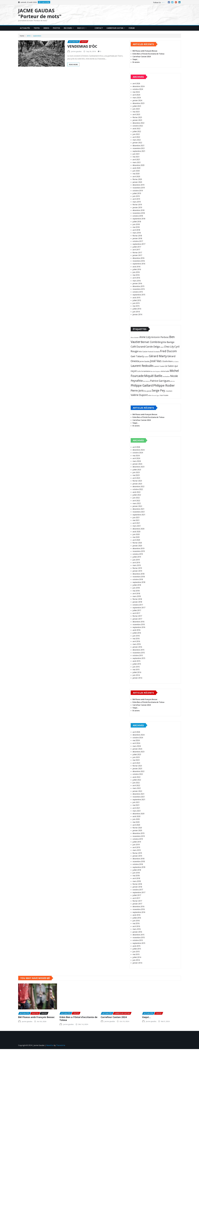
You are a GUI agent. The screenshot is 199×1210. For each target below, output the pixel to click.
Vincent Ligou (155, 395)
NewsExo (49, 1045)
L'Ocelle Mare (167, 361)
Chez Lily (169, 346)
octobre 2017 (138, 241)
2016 (28, 36)
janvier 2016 (137, 283)
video (150, 395)
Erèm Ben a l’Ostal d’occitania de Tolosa (148, 54)
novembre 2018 (139, 213)
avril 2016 (136, 278)
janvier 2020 (137, 182)
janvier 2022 (137, 142)
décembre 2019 (138, 185)
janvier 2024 (137, 100)
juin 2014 (136, 312)
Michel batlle (165, 371)
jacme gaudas (76, 51)
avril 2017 (136, 249)
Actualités (25, 28)
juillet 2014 (137, 309)
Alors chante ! (135, 337)
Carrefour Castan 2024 (142, 56)
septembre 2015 (139, 295)
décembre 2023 (138, 103)
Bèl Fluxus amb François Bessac (145, 51)
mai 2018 (136, 227)
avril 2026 (136, 83)
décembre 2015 (138, 286)
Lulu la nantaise (143, 371)
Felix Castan (142, 352)
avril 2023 (136, 114)
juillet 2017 (137, 247)
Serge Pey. (159, 390)
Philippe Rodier (164, 385)
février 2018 (137, 236)
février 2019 (137, 204)
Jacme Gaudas (144, 361)
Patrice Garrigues (160, 380)
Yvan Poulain (164, 395)
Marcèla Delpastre (155, 371)
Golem (146, 357)
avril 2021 (136, 159)
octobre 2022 (138, 126)
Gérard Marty (158, 356)
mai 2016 (136, 275)
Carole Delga (153, 346)
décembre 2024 (138, 86)
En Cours (68, 28)
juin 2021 (136, 154)
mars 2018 (137, 233)
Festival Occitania (154, 352)
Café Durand (138, 346)
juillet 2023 (137, 106)
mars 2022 (137, 140)
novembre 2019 (139, 188)
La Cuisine (175, 361)
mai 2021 (136, 157)
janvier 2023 (137, 120)
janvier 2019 (137, 207)
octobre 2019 (138, 190)
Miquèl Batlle (153, 376)
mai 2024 (136, 92)
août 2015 (136, 297)
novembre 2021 (139, 148)
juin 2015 (136, 303)
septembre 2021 (139, 151)
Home (22, 36)
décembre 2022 (138, 123)
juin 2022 (136, 134)
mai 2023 (136, 112)
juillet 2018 (137, 221)
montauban (166, 376)
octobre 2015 (138, 292)
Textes (37, 28)
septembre (37, 36)
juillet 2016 (137, 269)
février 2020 (137, 179)
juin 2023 (136, 109)
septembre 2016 (139, 264)
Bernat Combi (149, 342)
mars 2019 (137, 202)
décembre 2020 (138, 165)
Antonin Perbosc (160, 337)
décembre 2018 (138, 210)
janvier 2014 (137, 314)
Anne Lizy (145, 337)
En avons (136, 62)
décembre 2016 (138, 258)
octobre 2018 (138, 216)
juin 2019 (136, 196)
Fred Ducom (168, 351)
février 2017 (137, 252)
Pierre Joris (137, 390)
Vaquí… (135, 59)
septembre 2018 (139, 219)
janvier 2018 (137, 238)
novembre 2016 (139, 261)
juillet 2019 (137, 193)
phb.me (172, 381)
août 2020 (136, 168)
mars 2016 (137, 281)
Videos (46, 28)
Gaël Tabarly (137, 356)
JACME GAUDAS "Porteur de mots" (39, 13)
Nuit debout (146, 381)
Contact (99, 28)
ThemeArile (60, 1045)
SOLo (90, 27)
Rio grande (147, 391)
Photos (56, 28)
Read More (73, 64)
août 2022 (136, 128)
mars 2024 (137, 97)
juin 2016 (136, 272)
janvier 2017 (137, 255)
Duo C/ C (81, 28)
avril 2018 (136, 230)
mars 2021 (137, 162)
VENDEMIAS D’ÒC (82, 46)
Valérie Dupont (139, 395)
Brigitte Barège (166, 342)
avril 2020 (136, 176)
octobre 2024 (138, 89)
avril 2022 (136, 137)
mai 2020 (136, 173)
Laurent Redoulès (142, 366)
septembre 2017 (139, 244)
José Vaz (155, 361)
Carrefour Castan (115, 28)
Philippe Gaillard (142, 385)
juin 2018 (136, 224)
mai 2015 (136, 306)
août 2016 (136, 266)
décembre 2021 (138, 145)
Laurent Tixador (159, 366)
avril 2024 (136, 95)
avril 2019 (136, 199)
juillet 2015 (137, 300)
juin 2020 (136, 171)
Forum (132, 28)
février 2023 (137, 117)
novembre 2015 (139, 289)
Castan (162, 347)
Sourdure (169, 391)
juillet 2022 (137, 131)
